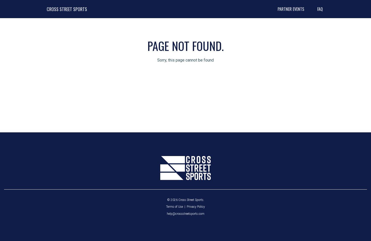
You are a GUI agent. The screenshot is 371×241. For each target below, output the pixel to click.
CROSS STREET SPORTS (67, 9)
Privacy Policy (196, 206)
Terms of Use (174, 206)
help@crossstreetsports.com (185, 214)
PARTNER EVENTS (291, 9)
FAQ (320, 9)
